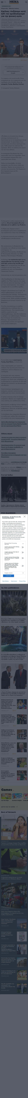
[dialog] (14, 549)
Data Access (14, 581)
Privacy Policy (22, 581)
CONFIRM (8, 575)
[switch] (22, 547)
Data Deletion (5, 581)
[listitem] (14, 544)
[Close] (25, 517)
